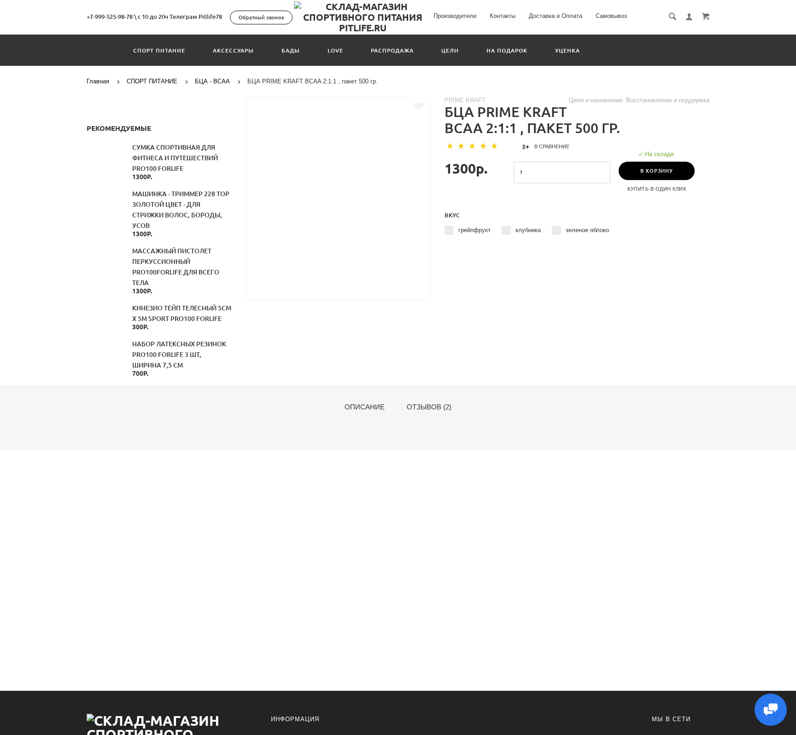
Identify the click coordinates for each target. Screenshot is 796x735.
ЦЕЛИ (450, 50)
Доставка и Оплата (555, 15)
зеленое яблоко (587, 230)
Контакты (502, 15)
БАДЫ (290, 50)
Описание (365, 407)
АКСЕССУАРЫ (233, 50)
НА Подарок (506, 50)
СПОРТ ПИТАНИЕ (159, 50)
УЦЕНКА (567, 50)
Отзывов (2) (429, 407)
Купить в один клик (656, 189)
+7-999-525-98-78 (110, 16)
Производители (454, 15)
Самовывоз (611, 15)
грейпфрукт (474, 230)
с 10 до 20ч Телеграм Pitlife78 (180, 16)
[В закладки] (419, 106)
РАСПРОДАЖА (392, 50)
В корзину (656, 171)
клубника (528, 230)
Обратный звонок (261, 17)
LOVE (335, 50)
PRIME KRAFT (465, 100)
